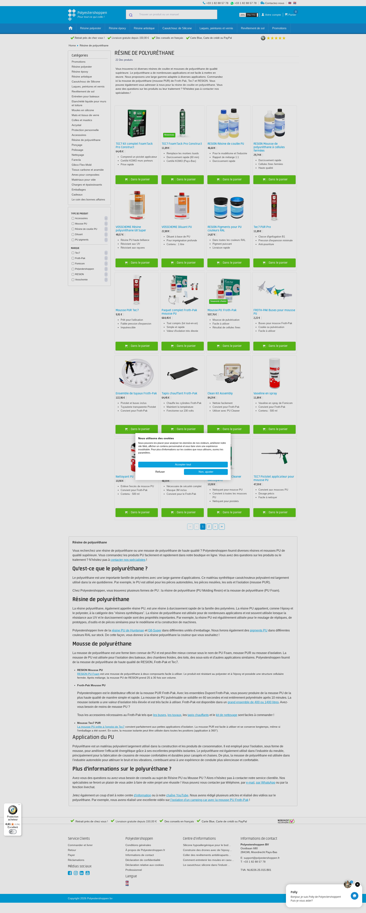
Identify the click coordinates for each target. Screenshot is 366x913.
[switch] (13, 831)
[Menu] (19, 805)
